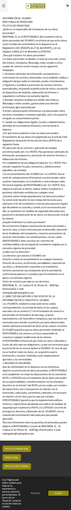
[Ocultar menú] (3, 6)
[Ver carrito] (67, 6)
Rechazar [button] (35, 493)
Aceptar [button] (58, 493)
